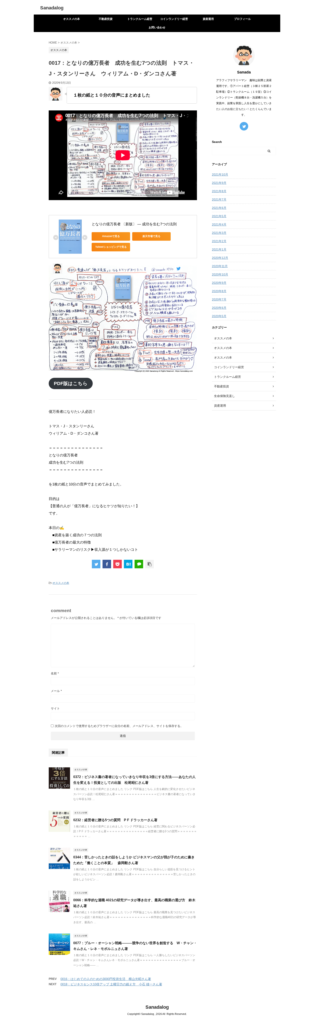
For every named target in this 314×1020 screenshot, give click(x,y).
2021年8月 (219, 191)
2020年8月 (219, 291)
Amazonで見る (111, 236)
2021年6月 (219, 208)
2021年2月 (219, 241)
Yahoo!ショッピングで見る (111, 246)
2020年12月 (220, 257)
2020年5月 (219, 316)
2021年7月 (219, 199)
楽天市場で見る (151, 236)
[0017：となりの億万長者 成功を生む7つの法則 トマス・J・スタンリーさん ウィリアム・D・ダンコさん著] (128, 564)
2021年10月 (220, 174)
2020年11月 (220, 266)
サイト (55, 708)
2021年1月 (219, 249)
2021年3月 (219, 232)
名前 (55, 673)
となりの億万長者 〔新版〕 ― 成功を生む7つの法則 (134, 224)
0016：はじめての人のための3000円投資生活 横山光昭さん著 (105, 979)
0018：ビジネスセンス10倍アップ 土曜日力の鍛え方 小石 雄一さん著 (111, 984)
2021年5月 (219, 216)
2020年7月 (219, 299)
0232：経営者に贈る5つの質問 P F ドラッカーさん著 (115, 820)
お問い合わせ (157, 27)
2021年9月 (219, 183)
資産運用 (208, 19)
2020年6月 (219, 307)
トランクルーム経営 (139, 19)
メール (56, 691)
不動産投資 (106, 19)
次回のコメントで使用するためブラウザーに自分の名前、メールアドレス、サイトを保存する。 (119, 726)
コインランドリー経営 (174, 19)
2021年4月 (219, 224)
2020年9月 (219, 282)
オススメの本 (71, 19)
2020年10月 (220, 274)
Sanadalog (51, 7)
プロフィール (242, 19)
